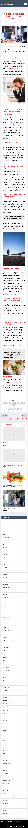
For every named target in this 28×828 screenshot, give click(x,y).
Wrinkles (5, 813)
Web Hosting (16, 826)
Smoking (5, 743)
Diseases (5, 567)
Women (4, 806)
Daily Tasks (5, 554)
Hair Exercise (6, 617)
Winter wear (6, 803)
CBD (4, 541)
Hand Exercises (6, 624)
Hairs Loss (5, 620)
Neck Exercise (6, 687)
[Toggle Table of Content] (15, 57)
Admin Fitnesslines (12, 21)
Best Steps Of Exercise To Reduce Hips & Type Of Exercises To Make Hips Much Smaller (13, 465)
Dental (4, 557)
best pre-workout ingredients (18, 68)
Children (5, 544)
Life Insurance (6, 667)
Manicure (5, 677)
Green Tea (5, 610)
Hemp (4, 637)
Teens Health (6, 773)
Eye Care (5, 577)
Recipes (4, 727)
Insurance (5, 657)
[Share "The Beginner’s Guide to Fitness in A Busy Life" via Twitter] (7, 402)
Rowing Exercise (6, 730)
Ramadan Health (7, 723)
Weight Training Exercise (9, 796)
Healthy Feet (6, 630)
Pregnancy (5, 710)
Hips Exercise (6, 644)
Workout (5, 810)
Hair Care (5, 614)
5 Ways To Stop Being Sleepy (10, 508)
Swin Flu (5, 770)
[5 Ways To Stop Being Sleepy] (14, 498)
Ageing (4, 524)
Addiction (5, 521)
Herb (4, 640)
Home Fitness (6, 647)
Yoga (4, 816)
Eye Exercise (5, 580)
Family (4, 590)
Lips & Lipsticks (6, 670)
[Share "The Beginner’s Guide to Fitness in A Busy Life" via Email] (12, 405)
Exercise (5, 574)
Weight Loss (5, 793)
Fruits (4, 607)
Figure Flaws (6, 597)
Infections (5, 654)
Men (4, 683)
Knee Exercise (6, 664)
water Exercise (6, 783)
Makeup (5, 673)
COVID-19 (5, 547)
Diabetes (5, 561)
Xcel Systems (24, 826)
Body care (5, 531)
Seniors (4, 733)
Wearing (5, 786)
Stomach (5, 753)
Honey (4, 650)
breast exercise (6, 534)
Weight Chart (6, 790)
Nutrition (5, 690)
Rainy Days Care (6, 720)
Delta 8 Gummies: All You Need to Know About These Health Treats (13, 486)
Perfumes (5, 700)
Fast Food (5, 594)
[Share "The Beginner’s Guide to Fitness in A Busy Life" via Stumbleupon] (23, 402)
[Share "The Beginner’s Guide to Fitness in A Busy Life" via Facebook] (4, 402)
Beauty (4, 527)
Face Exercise (6, 584)
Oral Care (5, 693)
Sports (4, 750)
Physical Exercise (7, 703)
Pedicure (5, 697)
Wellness (5, 800)
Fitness (8, 22)
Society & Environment (8, 747)
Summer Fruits (6, 760)
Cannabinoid (6, 537)
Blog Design (9, 826)
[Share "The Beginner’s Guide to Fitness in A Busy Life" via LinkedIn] (18, 402)
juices (4, 660)
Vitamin (5, 777)
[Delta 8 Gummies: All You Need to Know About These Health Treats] (14, 476)
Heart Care (5, 634)
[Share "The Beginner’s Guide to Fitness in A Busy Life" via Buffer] (20, 402)
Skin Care (5, 737)
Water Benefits (6, 780)
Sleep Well (5, 740)
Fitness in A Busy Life (12, 61)
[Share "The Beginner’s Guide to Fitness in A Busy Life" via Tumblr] (12, 402)
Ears (4, 570)
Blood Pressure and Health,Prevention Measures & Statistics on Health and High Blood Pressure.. (13, 444)
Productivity (6, 717)
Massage (5, 680)
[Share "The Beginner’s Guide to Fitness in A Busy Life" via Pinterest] (15, 402)
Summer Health (6, 763)
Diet (4, 564)
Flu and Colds (6, 604)
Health (11, 22)
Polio (4, 707)
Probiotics (5, 713)
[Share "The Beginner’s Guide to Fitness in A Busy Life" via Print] (15, 405)
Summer (5, 757)
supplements (6, 767)
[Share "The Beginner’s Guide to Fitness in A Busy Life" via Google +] (10, 402)
